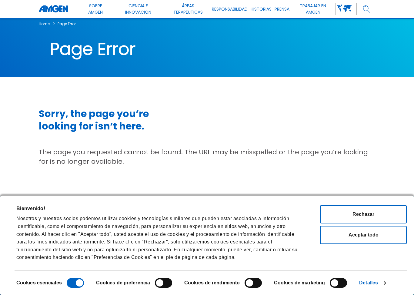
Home (44, 23)
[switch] (163, 283)
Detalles (368, 282)
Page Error (67, 23)
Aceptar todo (364, 234)
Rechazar (363, 214)
